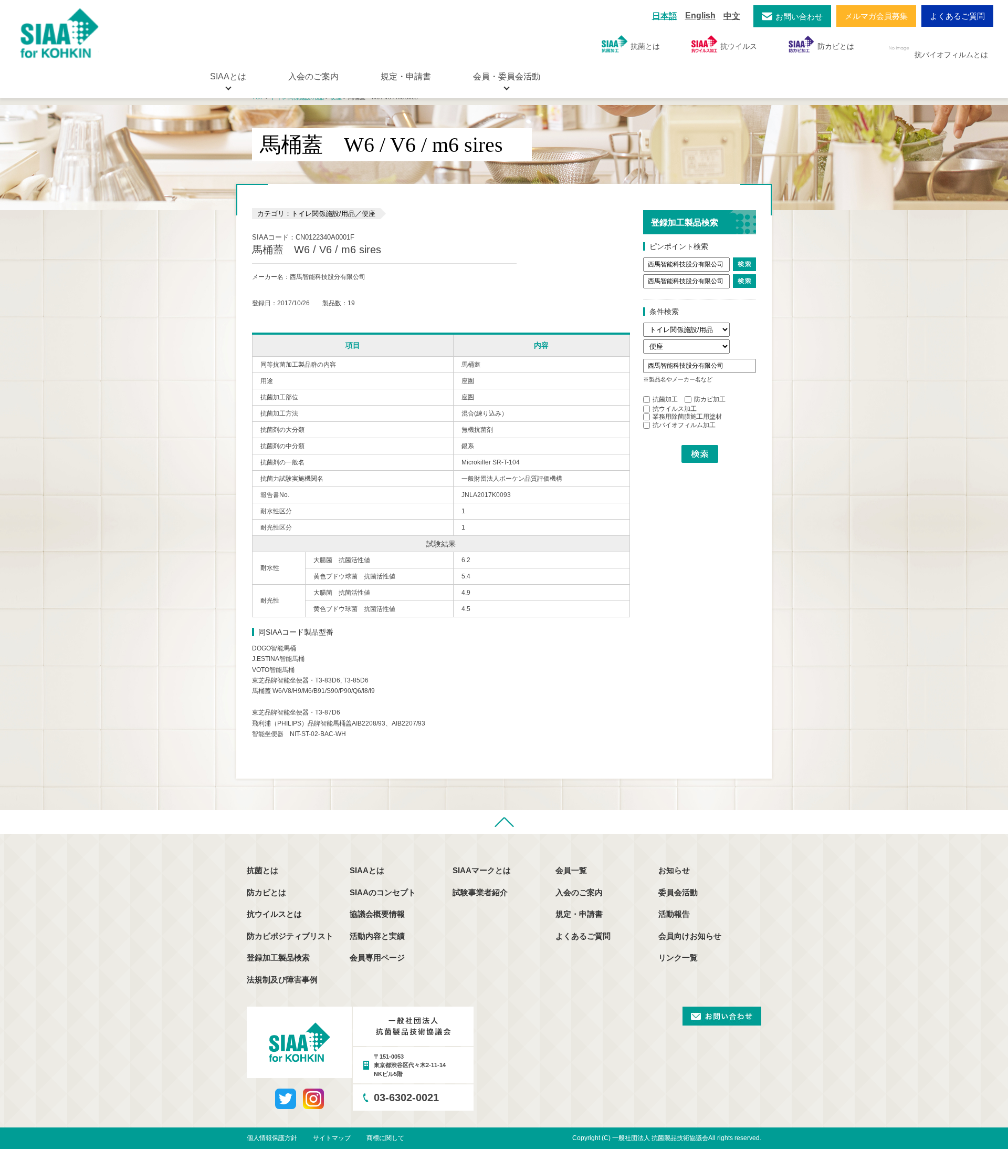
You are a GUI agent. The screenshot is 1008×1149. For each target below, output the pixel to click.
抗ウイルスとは (274, 913)
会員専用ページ (377, 957)
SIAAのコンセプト (383, 892)
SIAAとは (367, 870)
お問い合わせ (799, 16)
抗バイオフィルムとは (951, 54)
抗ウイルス (738, 46)
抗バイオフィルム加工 (684, 425)
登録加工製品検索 (278, 957)
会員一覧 (571, 870)
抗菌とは (645, 46)
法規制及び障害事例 (282, 979)
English (700, 15)
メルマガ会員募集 (876, 16)
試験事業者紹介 (480, 892)
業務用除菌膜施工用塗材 (687, 416)
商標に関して (385, 1138)
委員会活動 (678, 892)
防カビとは (835, 46)
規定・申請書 (406, 76)
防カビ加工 (710, 399)
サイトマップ (332, 1138)
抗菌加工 (665, 399)
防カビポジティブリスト (290, 935)
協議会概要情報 (377, 913)
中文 (731, 16)
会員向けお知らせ (689, 935)
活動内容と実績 (377, 935)
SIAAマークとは (482, 870)
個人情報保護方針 (272, 1138)
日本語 (664, 16)
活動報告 (674, 913)
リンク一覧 (678, 957)
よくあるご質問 (957, 16)
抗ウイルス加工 (675, 408)
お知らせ (674, 870)
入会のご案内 (313, 76)
